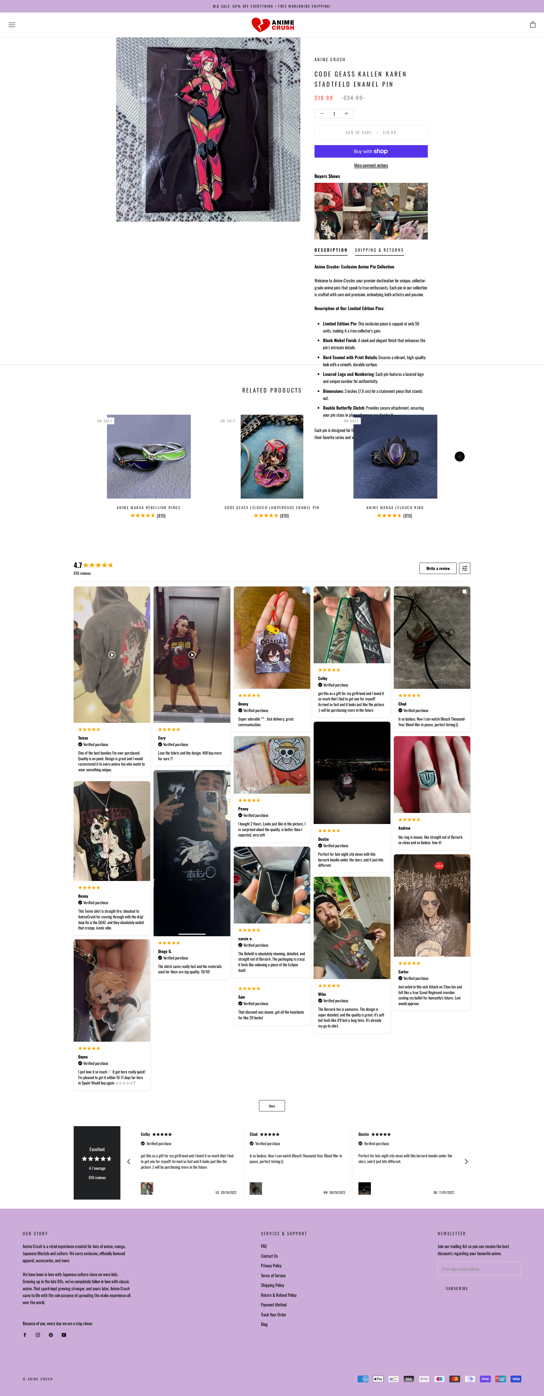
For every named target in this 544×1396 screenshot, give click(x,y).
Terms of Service (273, 1275)
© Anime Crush (38, 1378)
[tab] (331, 251)
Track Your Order (273, 1314)
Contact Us (269, 1256)
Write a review (438, 568)
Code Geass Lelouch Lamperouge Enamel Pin (272, 507)
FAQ (264, 1246)
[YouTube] (64, 1335)
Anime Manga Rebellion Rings (148, 507)
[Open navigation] (11, 24)
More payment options (371, 165)
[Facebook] (25, 1335)
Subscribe (457, 1288)
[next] (526, 464)
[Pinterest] (51, 1335)
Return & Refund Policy (279, 1295)
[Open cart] (533, 25)
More (272, 1105)
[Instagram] (38, 1335)
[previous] (17, 464)
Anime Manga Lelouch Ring (395, 507)
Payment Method (274, 1304)
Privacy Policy (271, 1265)
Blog (264, 1324)
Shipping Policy (272, 1285)
